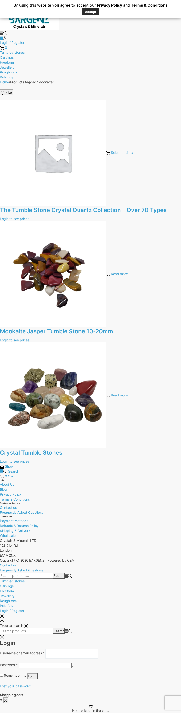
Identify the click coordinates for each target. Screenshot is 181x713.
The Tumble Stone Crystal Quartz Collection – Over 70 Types (83, 210)
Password (9, 665)
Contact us (8, 507)
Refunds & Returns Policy (19, 526)
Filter (9, 92)
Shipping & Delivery (15, 531)
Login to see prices (14, 219)
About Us (7, 484)
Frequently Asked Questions (21, 512)
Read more (119, 274)
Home (4, 82)
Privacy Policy (11, 494)
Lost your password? (16, 686)
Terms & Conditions (15, 499)
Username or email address (22, 653)
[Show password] (72, 666)
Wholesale (8, 536)
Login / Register (12, 43)
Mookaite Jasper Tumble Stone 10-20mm (56, 331)
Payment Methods (14, 521)
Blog (3, 489)
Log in (32, 676)
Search (58, 576)
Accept (90, 12)
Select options (122, 153)
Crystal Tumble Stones (31, 452)
